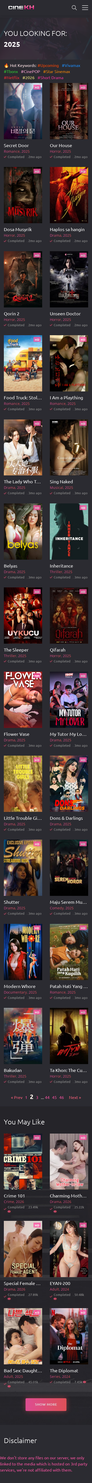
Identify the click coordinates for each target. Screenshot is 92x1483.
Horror (55, 151)
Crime (9, 1201)
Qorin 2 (11, 313)
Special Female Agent (26, 1283)
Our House (61, 145)
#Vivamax (71, 65)
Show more (46, 1404)
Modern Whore (20, 986)
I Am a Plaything (66, 397)
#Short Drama (50, 77)
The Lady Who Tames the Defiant (38, 481)
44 (47, 1097)
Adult (54, 1289)
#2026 (29, 77)
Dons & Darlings (66, 818)
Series (55, 1376)
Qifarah (57, 649)
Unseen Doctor (65, 313)
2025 (25, 151)
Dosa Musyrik (18, 229)
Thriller (56, 571)
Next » (75, 1097)
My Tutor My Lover (69, 734)
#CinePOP (30, 71)
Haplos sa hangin (67, 229)
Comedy (57, 908)
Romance (12, 151)
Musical (56, 487)
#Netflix (11, 77)
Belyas (10, 565)
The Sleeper (16, 649)
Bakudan (13, 1070)
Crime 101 (14, 1195)
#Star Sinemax (56, 71)
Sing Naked (61, 481)
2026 (20, 1201)
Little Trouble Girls (23, 818)
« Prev (16, 1097)
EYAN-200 (60, 1283)
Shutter (11, 902)
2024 (65, 1289)
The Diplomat (64, 1370)
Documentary (15, 992)
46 (61, 1097)
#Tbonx (11, 71)
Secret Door (16, 145)
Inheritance (61, 565)
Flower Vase (16, 734)
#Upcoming (48, 65)
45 (54, 1097)
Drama (55, 235)
